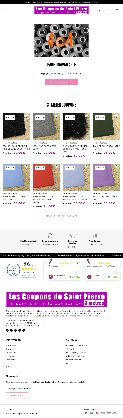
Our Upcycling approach (77, 352)
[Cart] (117, 10)
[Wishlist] (105, 10)
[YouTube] (19, 331)
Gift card (70, 349)
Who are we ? (12, 345)
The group (10, 349)
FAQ (7, 363)
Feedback (10, 356)
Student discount (73, 360)
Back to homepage (61, 82)
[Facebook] (7, 331)
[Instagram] (11, 331)
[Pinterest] (15, 331)
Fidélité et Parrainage (75, 356)
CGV (8, 367)
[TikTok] (23, 331)
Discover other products (61, 216)
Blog (68, 363)
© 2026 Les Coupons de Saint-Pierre (21, 413)
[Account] (111, 10)
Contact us (11, 352)
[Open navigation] (6, 10)
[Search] (99, 10)
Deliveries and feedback (76, 345)
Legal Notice (11, 360)
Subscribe (17, 395)
